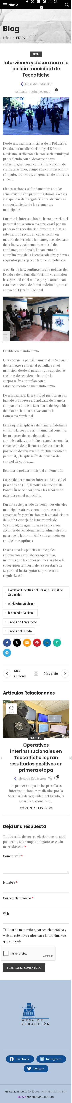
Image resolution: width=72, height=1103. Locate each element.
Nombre (10, 882)
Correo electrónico (18, 898)
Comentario (13, 856)
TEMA (20, 38)
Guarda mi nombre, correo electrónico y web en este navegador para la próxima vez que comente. (34, 935)
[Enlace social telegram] (41, 8)
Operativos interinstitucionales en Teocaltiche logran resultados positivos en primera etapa (36, 757)
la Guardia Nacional (21, 613)
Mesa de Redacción (39, 84)
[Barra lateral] (5, 336)
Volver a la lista (36, 673)
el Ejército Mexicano (21, 604)
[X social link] (17, 643)
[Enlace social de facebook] (7, 643)
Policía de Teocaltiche (22, 622)
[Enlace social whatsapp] (57, 643)
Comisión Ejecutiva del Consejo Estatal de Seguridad (35, 592)
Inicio (7, 38)
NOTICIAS (36, 737)
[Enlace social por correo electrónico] (27, 643)
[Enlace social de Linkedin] (47, 643)
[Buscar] (67, 5)
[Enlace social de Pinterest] (37, 643)
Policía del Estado (20, 631)
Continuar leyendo (36, 808)
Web (6, 913)
